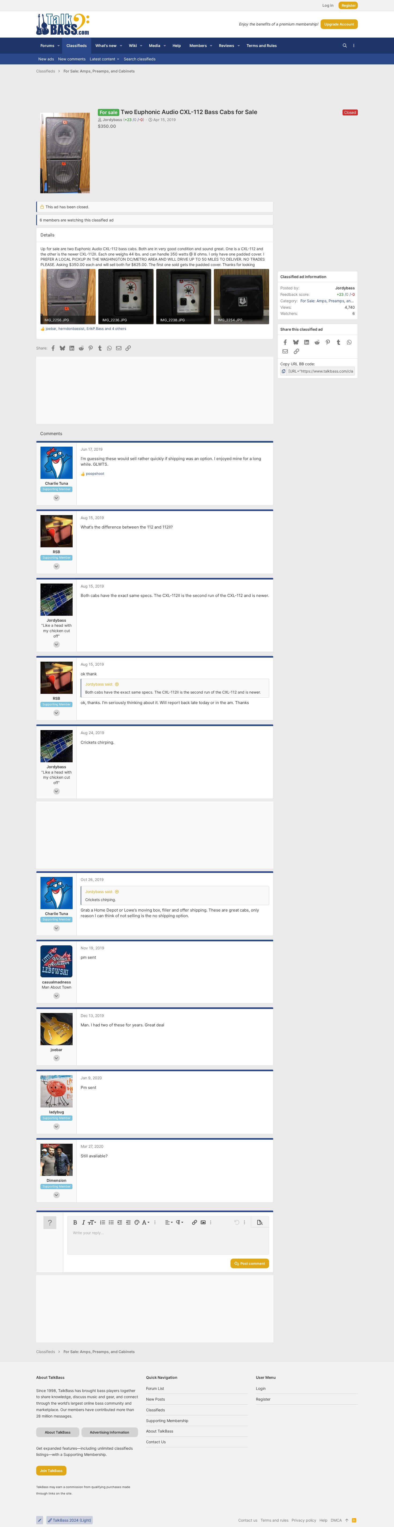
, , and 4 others (86, 328)
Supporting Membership (167, 1420)
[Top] (346, 1520)
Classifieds (155, 1410)
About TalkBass (159, 1431)
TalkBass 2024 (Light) (71, 1520)
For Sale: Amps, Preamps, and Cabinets (335, 300)
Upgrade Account (339, 24)
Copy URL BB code (297, 364)
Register (263, 1399)
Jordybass (112, 119)
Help (323, 1520)
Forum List (155, 1388)
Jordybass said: (99, 684)
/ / (134, 119)
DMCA (336, 1520)
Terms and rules (274, 1520)
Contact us (156, 1441)
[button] (58, 45)
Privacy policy (304, 1520)
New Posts (155, 1399)
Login (261, 1388)
